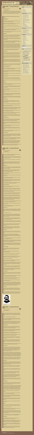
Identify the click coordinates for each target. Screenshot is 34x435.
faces (23, 52)
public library (28, 58)
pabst (30, 56)
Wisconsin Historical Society (25, 26)
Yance (23, 72)
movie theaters (27, 56)
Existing (30, 51)
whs (27, 60)
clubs (28, 51)
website (26, 60)
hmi (25, 53)
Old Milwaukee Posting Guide (25, 32)
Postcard (25, 58)
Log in (23, 8)
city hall (27, 51)
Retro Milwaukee (24, 24)
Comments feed (24, 10)
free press (25, 52)
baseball (26, 50)
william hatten (8, 310)
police (28, 57)
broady (23, 51)
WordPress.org (24, 11)
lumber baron (6, 310)
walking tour (24, 60)
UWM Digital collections (25, 25)
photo (26, 57)
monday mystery (25, 56)
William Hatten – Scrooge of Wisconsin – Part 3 (10, 307)
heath (27, 52)
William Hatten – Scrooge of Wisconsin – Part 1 (10, 7)
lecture (29, 53)
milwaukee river (25, 54)
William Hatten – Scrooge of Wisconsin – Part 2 (10, 149)
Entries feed (24, 9)
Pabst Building (23, 57)
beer (27, 50)
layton (27, 53)
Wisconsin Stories (6, 151)
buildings (25, 51)
